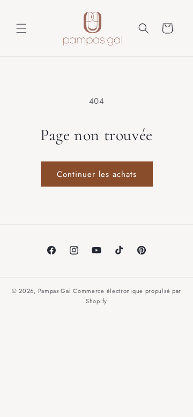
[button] (21, 28)
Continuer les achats (97, 174)
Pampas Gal (54, 291)
